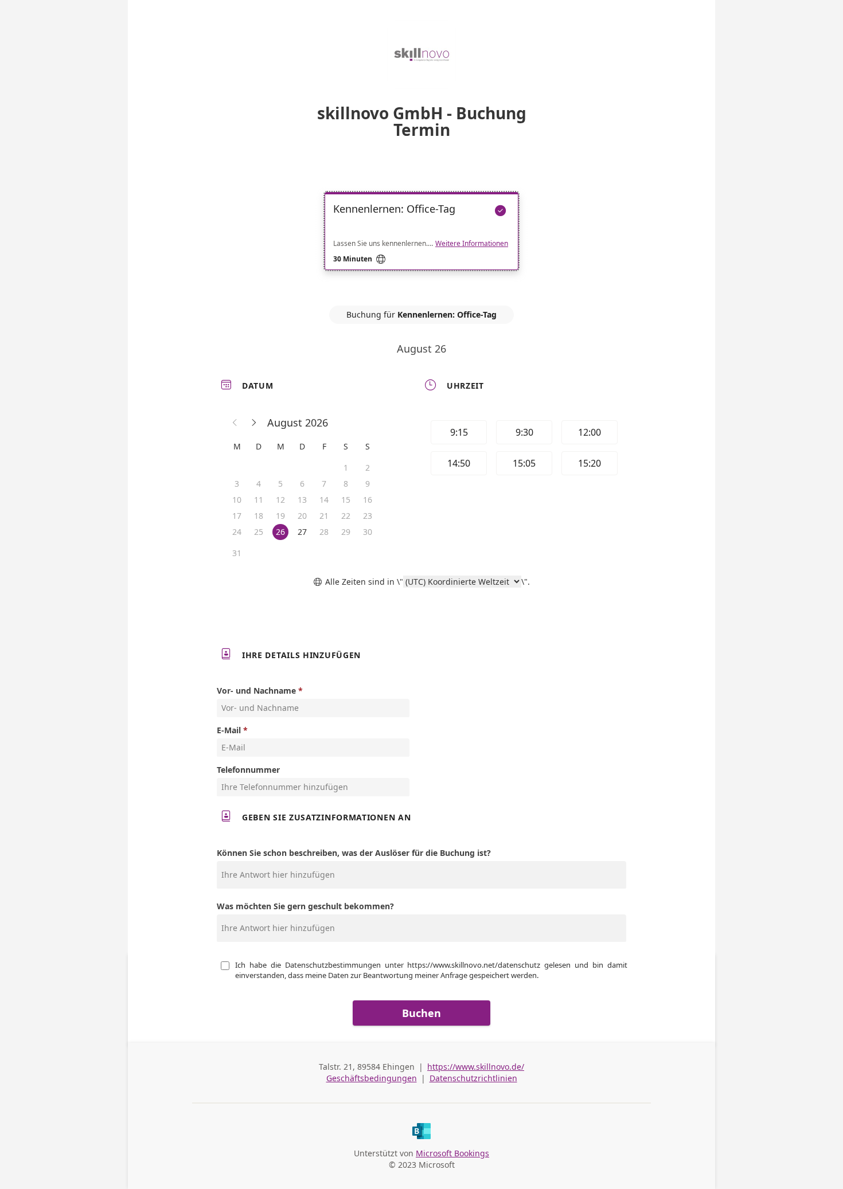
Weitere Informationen (471, 244)
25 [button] (258, 531)
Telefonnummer (248, 769)
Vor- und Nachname (256, 690)
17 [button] (236, 515)
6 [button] (302, 483)
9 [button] (367, 483)
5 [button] (280, 483)
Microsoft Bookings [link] (452, 1153)
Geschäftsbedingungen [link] (371, 1078)
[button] (235, 422)
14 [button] (324, 499)
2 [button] (367, 467)
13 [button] (302, 499)
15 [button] (345, 499)
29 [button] (345, 531)
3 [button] (237, 483)
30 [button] (367, 531)
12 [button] (280, 499)
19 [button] (280, 515)
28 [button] (324, 531)
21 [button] (324, 515)
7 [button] (324, 483)
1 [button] (346, 467)
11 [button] (258, 499)
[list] (421, 241)
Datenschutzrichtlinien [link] (473, 1078)
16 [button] (367, 499)
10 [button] (236, 499)
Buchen (421, 1013)
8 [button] (346, 483)
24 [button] (236, 531)
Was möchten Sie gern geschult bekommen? (305, 906)
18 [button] (258, 515)
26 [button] (280, 531)
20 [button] (302, 515)
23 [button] (367, 515)
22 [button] (345, 515)
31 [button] (236, 552)
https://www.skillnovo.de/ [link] (475, 1066)
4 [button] (258, 483)
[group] (523, 449)
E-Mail (229, 730)
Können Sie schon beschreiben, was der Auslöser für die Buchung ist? (354, 852)
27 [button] (302, 531)
